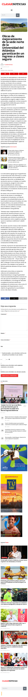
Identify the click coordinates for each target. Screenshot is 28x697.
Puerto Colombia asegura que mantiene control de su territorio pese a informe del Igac (16, 424)
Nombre (3, 333)
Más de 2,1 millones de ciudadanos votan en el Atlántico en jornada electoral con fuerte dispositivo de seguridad (14, 669)
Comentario (4, 314)
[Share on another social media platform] (23, 74)
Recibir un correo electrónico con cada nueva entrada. (13, 372)
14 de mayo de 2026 (14, 169)
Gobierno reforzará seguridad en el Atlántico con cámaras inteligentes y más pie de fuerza (17, 166)
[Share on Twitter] (14, 74)
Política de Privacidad (19, 693)
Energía (8, 693)
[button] (11, 10)
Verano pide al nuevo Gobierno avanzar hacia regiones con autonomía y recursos (16, 152)
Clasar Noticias (9, 64)
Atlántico (4, 557)
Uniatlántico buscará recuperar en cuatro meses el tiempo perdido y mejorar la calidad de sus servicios (15, 431)
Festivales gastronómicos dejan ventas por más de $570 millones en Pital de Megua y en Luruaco (17, 159)
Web (2, 346)
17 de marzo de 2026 (6, 628)
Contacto (4, 693)
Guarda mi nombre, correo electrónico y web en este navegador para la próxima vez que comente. (14, 354)
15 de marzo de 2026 (6, 650)
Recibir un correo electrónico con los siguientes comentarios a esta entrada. (12, 366)
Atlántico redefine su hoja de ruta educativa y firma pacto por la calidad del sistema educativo (14, 647)
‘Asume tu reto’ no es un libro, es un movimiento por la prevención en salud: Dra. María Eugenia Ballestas (11, 408)
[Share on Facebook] (5, 74)
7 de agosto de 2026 (14, 154)
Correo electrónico (5, 340)
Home (12, 693)
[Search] (18, 15)
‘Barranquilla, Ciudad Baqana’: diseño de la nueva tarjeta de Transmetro (15, 438)
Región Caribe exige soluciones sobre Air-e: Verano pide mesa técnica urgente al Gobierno (13, 625)
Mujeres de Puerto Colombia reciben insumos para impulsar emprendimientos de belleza (16, 417)
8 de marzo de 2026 (5, 672)
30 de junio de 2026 (14, 162)
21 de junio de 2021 (5, 66)
